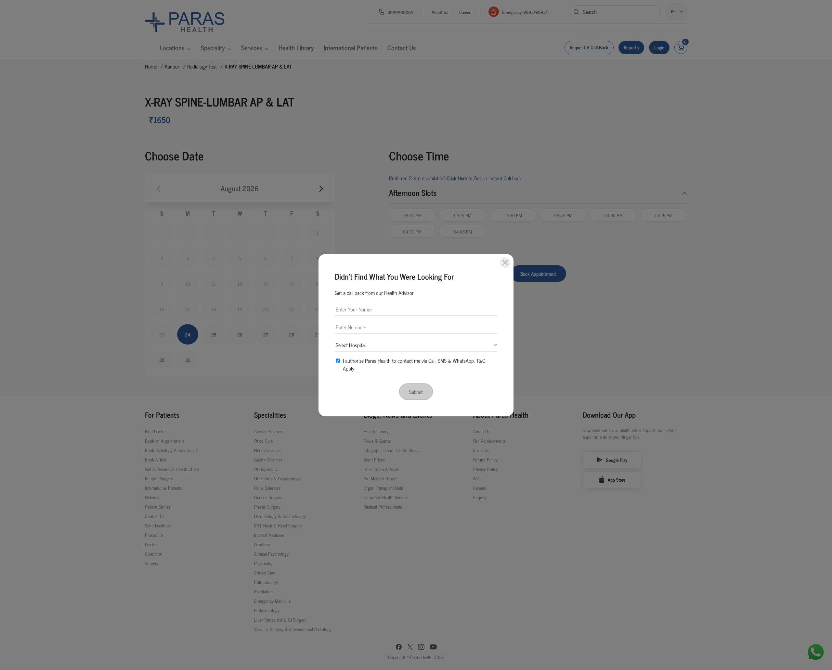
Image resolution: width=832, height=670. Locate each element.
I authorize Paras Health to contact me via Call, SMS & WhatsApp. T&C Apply (414, 364)
